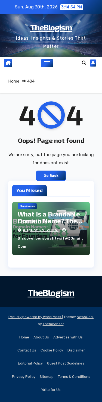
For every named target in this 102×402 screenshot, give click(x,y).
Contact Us (26, 350)
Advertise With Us (68, 337)
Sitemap (47, 377)
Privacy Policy (23, 377)
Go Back (51, 176)
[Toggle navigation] (47, 63)
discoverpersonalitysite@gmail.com (50, 242)
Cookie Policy (52, 350)
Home (13, 81)
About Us (41, 337)
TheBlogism (51, 27)
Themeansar (53, 324)
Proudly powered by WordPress (35, 317)
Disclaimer (76, 350)
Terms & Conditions (74, 377)
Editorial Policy (30, 363)
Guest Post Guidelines (65, 363)
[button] (84, 62)
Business (27, 206)
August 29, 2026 (40, 230)
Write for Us (51, 390)
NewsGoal (85, 317)
